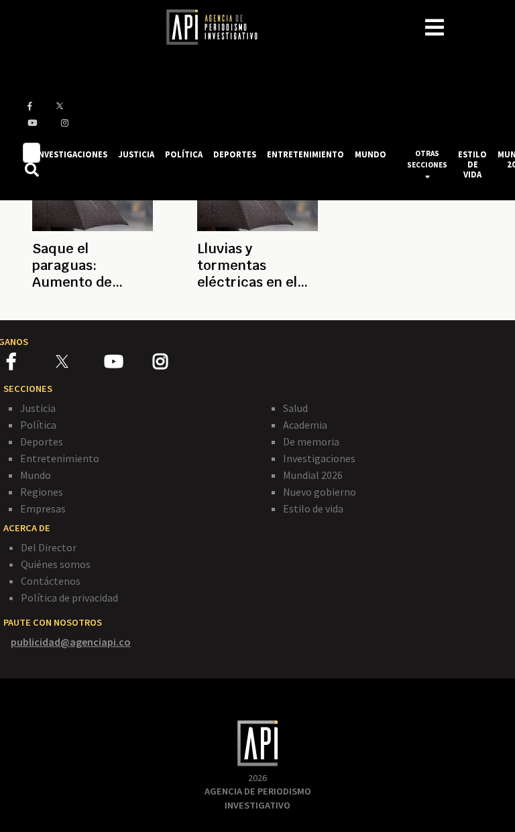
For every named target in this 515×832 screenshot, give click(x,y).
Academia (305, 424)
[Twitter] (79, 361)
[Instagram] (176, 363)
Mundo (35, 475)
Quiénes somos (56, 564)
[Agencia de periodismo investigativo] (219, 26)
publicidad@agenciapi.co (71, 641)
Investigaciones (319, 458)
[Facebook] (31, 363)
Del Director (48, 547)
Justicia (38, 408)
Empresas (43, 508)
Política (38, 424)
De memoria (311, 441)
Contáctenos (50, 580)
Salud (295, 408)
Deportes (41, 441)
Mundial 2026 (313, 475)
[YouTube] (128, 363)
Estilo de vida (313, 508)
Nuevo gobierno (319, 491)
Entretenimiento (59, 458)
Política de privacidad (69, 597)
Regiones (41, 491)
